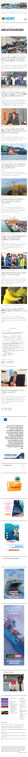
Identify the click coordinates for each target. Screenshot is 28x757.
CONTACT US (18, 12)
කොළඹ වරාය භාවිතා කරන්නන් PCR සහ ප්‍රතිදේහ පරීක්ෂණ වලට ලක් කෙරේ (14, 311)
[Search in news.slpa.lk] (25, 12)
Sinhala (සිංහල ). (4, 55)
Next (10, 409)
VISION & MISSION (12, 12)
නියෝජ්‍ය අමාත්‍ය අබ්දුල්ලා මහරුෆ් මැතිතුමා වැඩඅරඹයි (12, 391)
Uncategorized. (10, 55)
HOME (2, 12)
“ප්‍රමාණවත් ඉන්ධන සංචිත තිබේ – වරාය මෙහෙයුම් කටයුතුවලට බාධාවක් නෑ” (12, 201)
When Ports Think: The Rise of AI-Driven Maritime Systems (12, 724)
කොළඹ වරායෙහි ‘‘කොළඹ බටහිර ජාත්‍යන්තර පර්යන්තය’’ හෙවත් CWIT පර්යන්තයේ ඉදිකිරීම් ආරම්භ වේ (14, 94)
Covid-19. (3, 305)
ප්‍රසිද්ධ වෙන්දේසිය (7, 362)
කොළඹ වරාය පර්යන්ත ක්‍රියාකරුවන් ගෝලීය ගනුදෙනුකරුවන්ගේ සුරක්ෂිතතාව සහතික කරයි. (14, 238)
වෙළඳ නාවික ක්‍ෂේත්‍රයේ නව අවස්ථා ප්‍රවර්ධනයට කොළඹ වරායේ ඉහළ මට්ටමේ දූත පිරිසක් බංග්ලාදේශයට (13, 59)
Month (23, 465)
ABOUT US (6, 12)
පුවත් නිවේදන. (20, 305)
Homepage (3, 26)
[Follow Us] (22, 12)
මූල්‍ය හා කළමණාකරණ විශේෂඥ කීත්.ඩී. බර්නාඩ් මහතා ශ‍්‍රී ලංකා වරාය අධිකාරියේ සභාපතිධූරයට (13, 131)
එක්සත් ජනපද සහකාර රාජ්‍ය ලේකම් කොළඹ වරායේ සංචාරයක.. (13, 274)
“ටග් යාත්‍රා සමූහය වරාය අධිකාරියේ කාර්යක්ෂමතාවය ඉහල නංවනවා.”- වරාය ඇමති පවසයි (13, 166)
